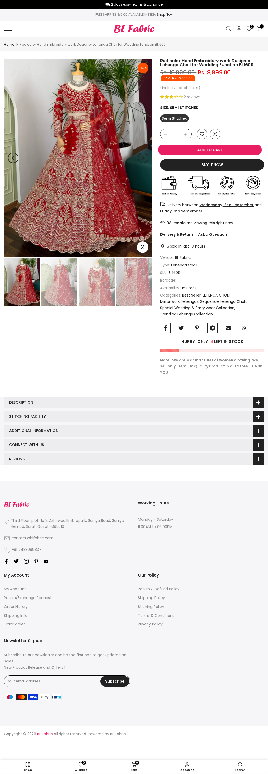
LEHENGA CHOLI (216, 295)
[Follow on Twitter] (16, 561)
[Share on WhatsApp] (244, 328)
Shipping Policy (151, 597)
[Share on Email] (228, 328)
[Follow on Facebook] (6, 561)
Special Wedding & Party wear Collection (197, 307)
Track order (14, 624)
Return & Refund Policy (159, 588)
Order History (16, 606)
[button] (172, 97)
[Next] (143, 158)
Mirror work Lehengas (179, 301)
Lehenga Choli (184, 265)
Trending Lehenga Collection (186, 314)
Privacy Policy (150, 624)
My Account (15, 588)
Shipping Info (15, 615)
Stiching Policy (151, 606)
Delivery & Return (176, 234)
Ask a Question (212, 234)
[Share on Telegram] (212, 328)
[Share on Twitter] (181, 328)
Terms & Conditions (156, 615)
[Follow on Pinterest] (36, 561)
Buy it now (212, 164)
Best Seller (191, 295)
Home (9, 44)
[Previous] (13, 158)
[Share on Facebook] (165, 328)
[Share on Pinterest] (197, 328)
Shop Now (165, 14)
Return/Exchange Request (28, 597)
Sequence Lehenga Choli (223, 301)
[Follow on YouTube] (46, 561)
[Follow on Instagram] (26, 561)
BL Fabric (183, 257)
